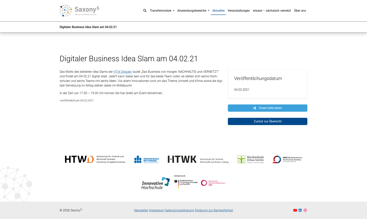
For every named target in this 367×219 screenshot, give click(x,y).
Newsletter (141, 210)
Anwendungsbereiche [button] (192, 10)
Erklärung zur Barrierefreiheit (214, 210)
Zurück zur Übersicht (268, 121)
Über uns (300, 10)
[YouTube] (295, 210)
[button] (144, 10)
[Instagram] (305, 210)
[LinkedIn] (300, 210)
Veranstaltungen (239, 10)
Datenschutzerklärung (179, 210)
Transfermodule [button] (161, 10)
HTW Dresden (123, 72)
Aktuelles (218, 10)
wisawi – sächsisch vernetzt (272, 10)
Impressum (156, 210)
